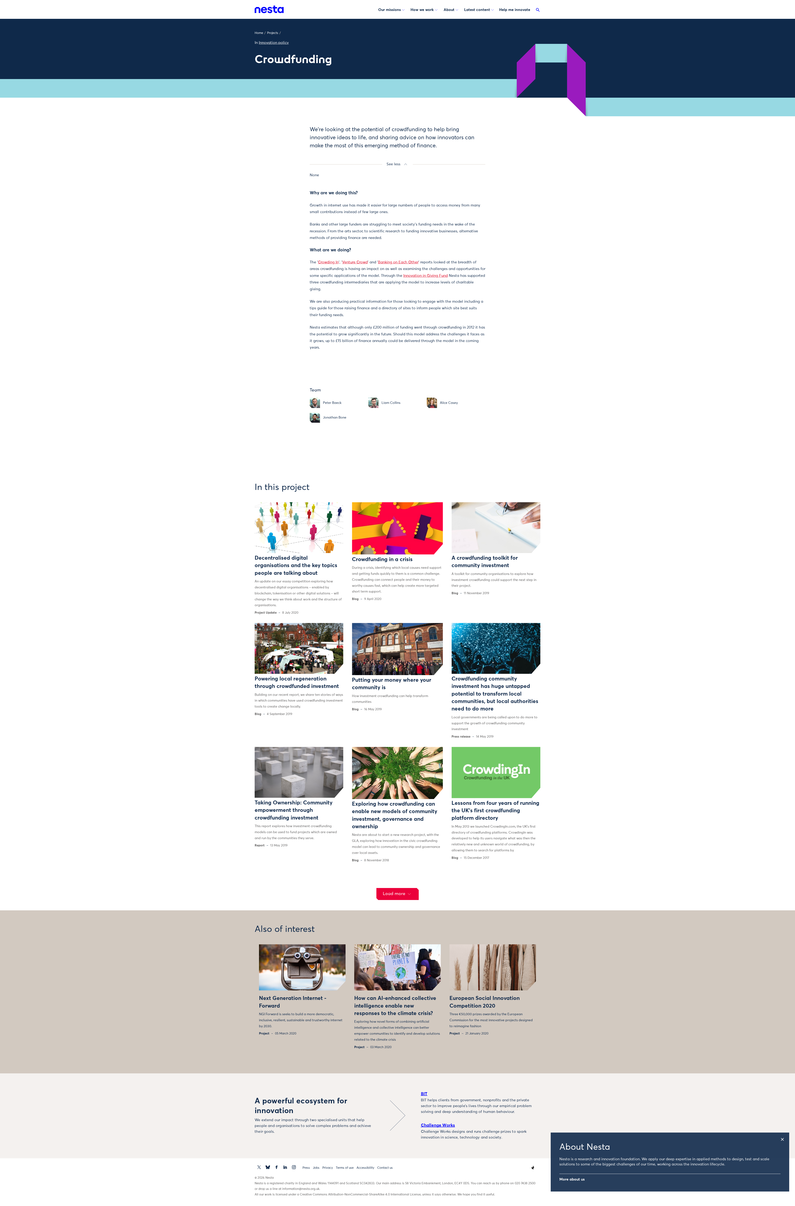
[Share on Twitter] (289, 137)
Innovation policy (274, 43)
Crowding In (328, 262)
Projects (272, 33)
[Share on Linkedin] (289, 154)
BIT (424, 1094)
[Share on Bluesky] (289, 163)
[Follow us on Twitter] (259, 1167)
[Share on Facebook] (289, 145)
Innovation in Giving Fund (425, 276)
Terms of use (345, 1167)
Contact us (385, 1167)
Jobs (316, 1167)
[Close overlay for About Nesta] (784, 1138)
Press (306, 1167)
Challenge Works (438, 1125)
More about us (572, 1179)
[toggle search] (537, 10)
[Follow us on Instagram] (294, 1167)
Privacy (327, 1167)
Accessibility (365, 1167)
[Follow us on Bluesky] (268, 1167)
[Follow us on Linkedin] (285, 1167)
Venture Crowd (355, 262)
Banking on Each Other (398, 262)
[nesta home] (269, 9)
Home (259, 33)
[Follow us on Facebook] (276, 1167)
